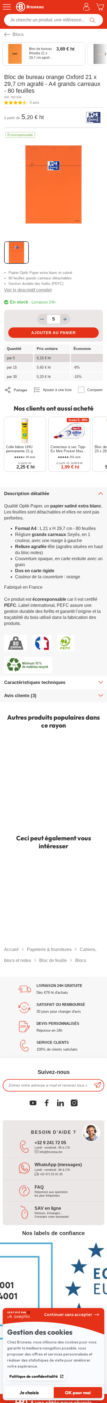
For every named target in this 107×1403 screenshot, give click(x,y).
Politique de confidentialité (33, 1376)
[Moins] (42, 319)
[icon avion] (97, 1085)
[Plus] (65, 319)
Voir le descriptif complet (28, 290)
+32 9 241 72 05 (50, 1142)
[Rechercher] (92, 20)
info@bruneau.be (50, 1152)
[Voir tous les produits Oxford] (93, 117)
